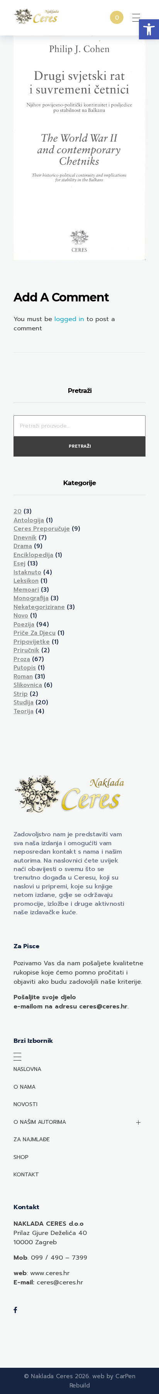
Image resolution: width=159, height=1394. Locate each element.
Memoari (26, 589)
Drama (23, 546)
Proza (22, 659)
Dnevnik (25, 537)
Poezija (24, 624)
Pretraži (80, 446)
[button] (149, 29)
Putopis (25, 667)
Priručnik (26, 650)
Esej (19, 563)
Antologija (29, 520)
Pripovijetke (32, 642)
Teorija (24, 711)
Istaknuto (27, 572)
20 (18, 511)
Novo (21, 615)
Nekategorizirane (39, 607)
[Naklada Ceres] (37, 16)
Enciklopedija (33, 555)
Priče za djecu (35, 633)
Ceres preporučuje (42, 528)
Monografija (31, 598)
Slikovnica (28, 685)
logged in (70, 319)
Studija (24, 702)
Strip (21, 694)
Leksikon (26, 581)
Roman (23, 676)
